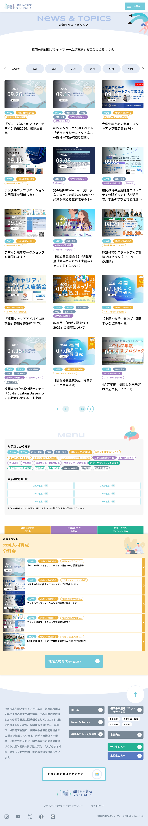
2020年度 (38, 501)
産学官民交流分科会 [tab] (74, 529)
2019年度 (105, 501)
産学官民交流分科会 (104, 457)
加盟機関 (114, 724)
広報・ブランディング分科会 (104, 462)
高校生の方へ (117, 755)
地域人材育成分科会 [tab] (27, 529)
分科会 (127, 724)
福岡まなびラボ (126, 457)
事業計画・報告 (131, 718)
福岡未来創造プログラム (107, 452)
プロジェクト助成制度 (75, 462)
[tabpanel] (74, 604)
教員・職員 (36, 452)
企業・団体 (61, 452)
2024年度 (38, 485)
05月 (111, 68)
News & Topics (80, 722)
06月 (92, 68)
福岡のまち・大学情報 (84, 734)
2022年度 (38, 493)
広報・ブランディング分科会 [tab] (120, 529)
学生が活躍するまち (19, 457)
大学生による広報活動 (20, 468)
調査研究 (86, 468)
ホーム (75, 710)
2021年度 (105, 493)
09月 (35, 68)
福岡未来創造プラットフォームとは (123, 709)
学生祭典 (40, 468)
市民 (49, 452)
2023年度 (105, 485)
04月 (130, 68)
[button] (142, 68)
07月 (73, 68)
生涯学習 (27, 462)
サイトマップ (97, 805)
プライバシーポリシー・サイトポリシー (63, 805)
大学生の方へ (117, 747)
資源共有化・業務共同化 (48, 462)
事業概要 (114, 718)
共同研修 (13, 462)
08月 (54, 68)
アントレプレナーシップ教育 (76, 457)
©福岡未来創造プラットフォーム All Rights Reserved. (120, 815)
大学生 (12, 452)
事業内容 (115, 734)
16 (82, 409)
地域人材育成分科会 (80, 452)
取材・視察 (54, 468)
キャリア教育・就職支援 (45, 457)
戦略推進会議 (101, 468)
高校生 (23, 452)
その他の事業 (70, 468)
